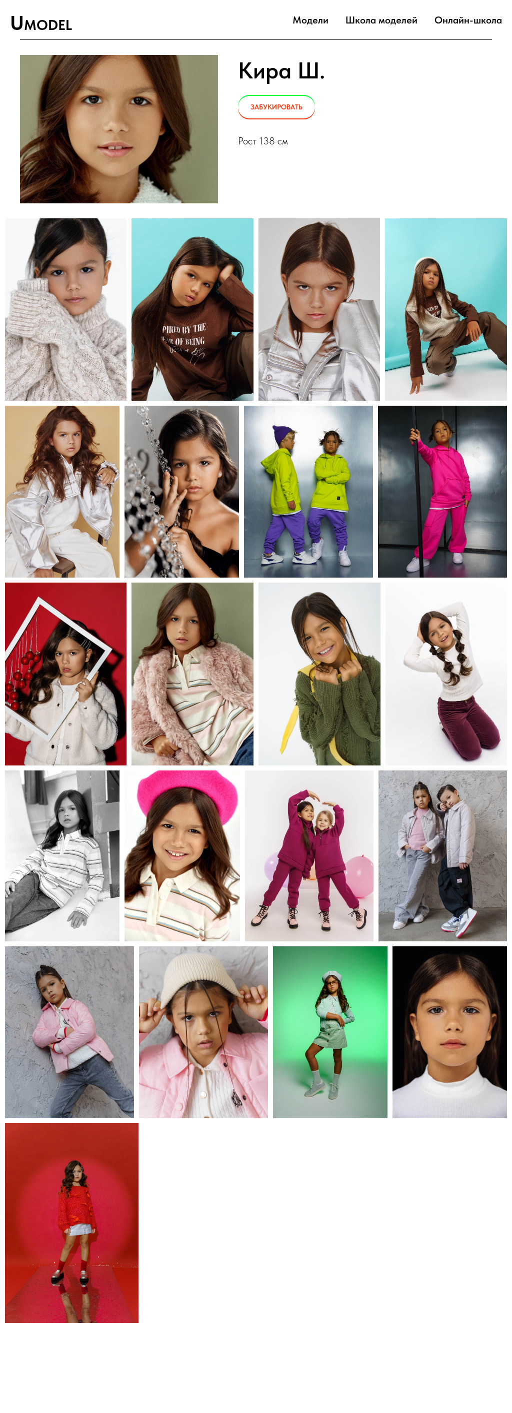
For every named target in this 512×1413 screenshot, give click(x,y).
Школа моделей (382, 20)
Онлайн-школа (468, 20)
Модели (310, 20)
